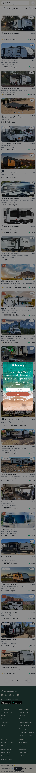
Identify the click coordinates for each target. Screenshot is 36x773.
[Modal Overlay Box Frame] (18, 386)
